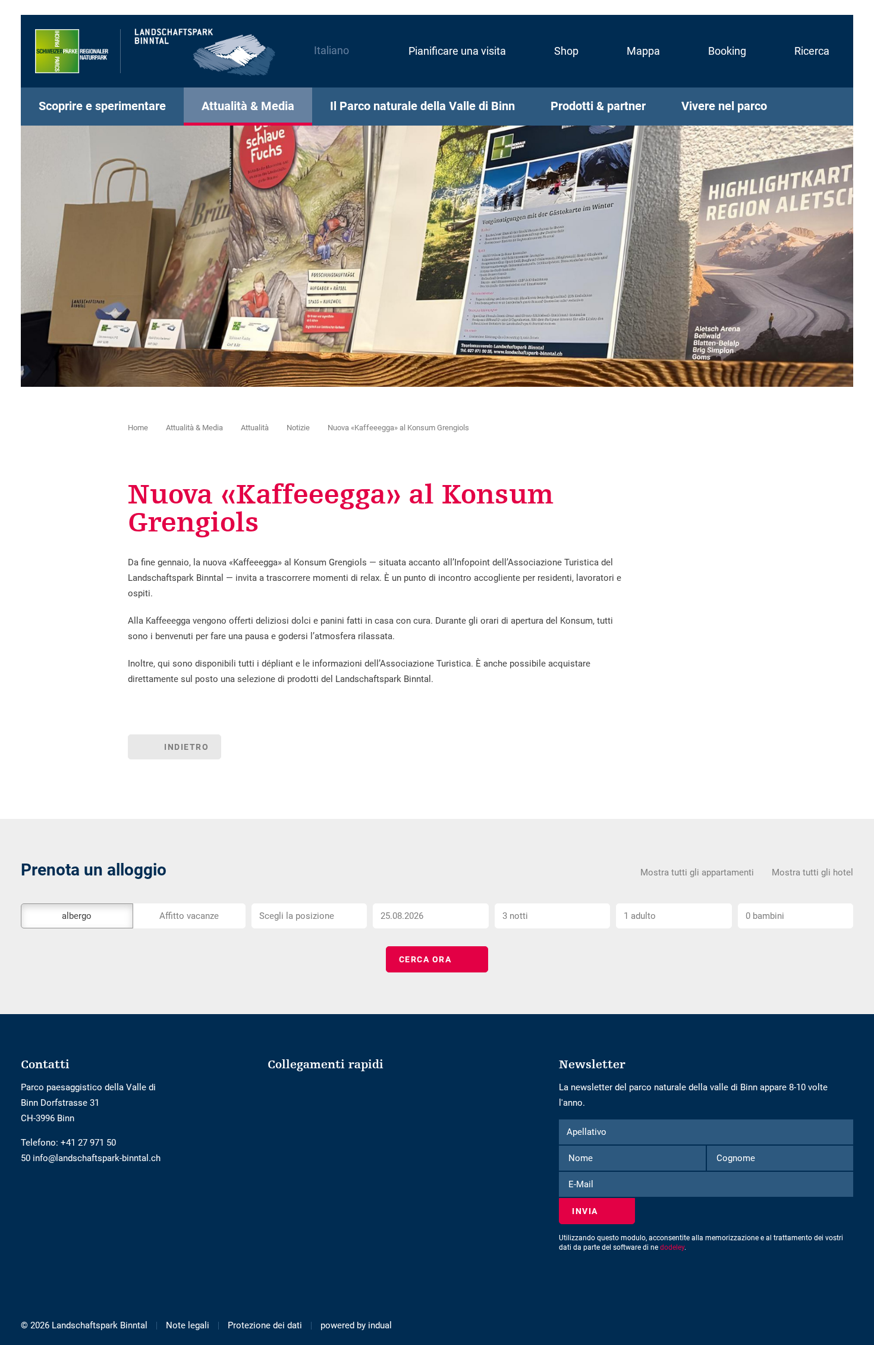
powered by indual (356, 1325)
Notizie (298, 427)
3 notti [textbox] (515, 916)
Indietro (186, 747)
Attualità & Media (194, 427)
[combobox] (309, 915)
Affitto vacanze (189, 916)
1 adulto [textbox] (640, 916)
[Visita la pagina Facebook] (25, 1193)
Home (138, 427)
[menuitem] (445, 51)
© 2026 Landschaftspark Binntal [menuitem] (84, 1325)
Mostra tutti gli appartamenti (697, 872)
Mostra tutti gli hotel (812, 872)
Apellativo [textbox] (586, 1132)
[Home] (155, 51)
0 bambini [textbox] (765, 916)
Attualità (255, 427)
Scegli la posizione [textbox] (296, 916)
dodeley (672, 1247)
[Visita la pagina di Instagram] (34, 1193)
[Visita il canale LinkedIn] (43, 1193)
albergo (77, 916)
